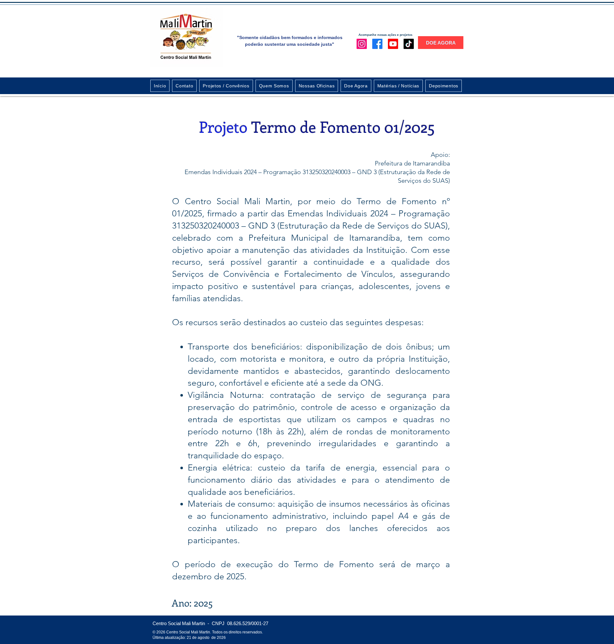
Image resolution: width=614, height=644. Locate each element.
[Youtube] (393, 44)
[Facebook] (377, 44)
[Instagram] (362, 44)
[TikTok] (409, 44)
